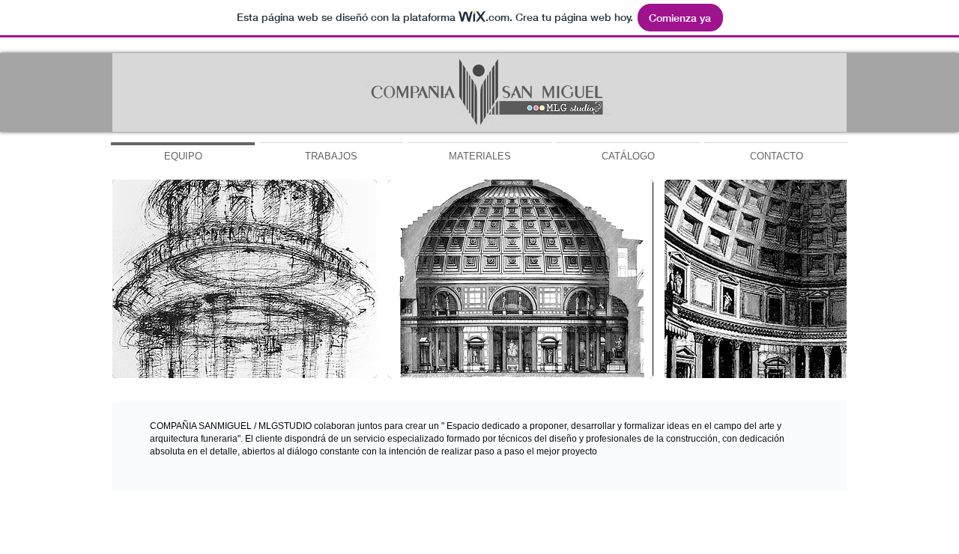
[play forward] (828, 279)
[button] (244, 279)
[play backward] (131, 279)
